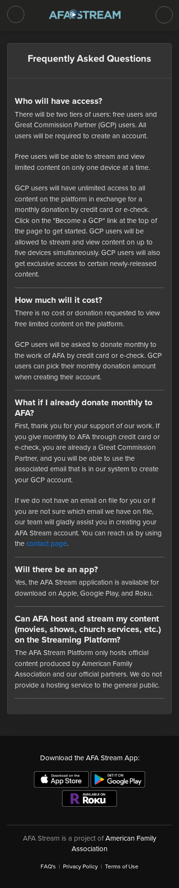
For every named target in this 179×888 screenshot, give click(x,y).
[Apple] (61, 779)
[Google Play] (118, 779)
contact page (46, 543)
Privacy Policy (80, 866)
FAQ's (48, 866)
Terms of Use (121, 866)
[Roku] (89, 798)
